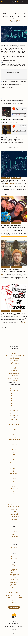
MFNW (14, 480)
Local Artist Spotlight (14, 442)
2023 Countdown (14, 412)
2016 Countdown (14, 400)
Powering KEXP (14, 544)
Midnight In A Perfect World (14, 575)
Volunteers (12, 628)
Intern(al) (14, 365)
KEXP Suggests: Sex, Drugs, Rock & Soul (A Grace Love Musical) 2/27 (13, 314)
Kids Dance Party (14, 513)
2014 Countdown (14, 397)
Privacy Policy (14, 632)
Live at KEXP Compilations (14, 439)
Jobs (24, 628)
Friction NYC (14, 475)
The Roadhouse (14, 599)
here (22, 140)
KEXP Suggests (17, 20)
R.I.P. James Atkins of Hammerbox (11, 225)
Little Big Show (14, 514)
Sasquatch (14, 490)
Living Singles (14, 367)
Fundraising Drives (14, 546)
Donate (19, 2)
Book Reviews (14, 558)
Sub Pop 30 (14, 454)
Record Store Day (14, 538)
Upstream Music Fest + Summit (14, 496)
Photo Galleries (14, 542)
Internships (19, 628)
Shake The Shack (14, 582)
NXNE (14, 481)
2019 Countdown (14, 405)
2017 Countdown (14, 402)
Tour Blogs (14, 457)
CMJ (14, 471)
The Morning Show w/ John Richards (14, 597)
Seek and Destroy (14, 580)
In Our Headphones (14, 363)
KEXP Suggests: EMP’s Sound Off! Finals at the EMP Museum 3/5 (13, 181)
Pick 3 (14, 551)
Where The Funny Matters (14, 378)
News (14, 526)
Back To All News (14, 607)
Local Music (10, 20)
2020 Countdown (14, 407)
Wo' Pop (14, 602)
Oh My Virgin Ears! (14, 368)
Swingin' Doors (14, 590)
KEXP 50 (14, 434)
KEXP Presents (14, 534)
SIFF (14, 491)
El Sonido (14, 567)
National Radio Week (14, 446)
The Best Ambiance (14, 594)
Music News (14, 528)
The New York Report (14, 456)
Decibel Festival (14, 473)
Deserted (14, 352)
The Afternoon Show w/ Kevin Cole (14, 592)
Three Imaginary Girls (14, 373)
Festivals (14, 465)
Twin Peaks (14, 459)
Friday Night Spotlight (14, 357)
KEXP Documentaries (14, 436)
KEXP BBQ (14, 511)
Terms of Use (5, 632)
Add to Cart (14, 419)
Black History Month (14, 422)
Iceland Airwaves (14, 476)
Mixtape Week (14, 524)
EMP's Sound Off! (10, 43)
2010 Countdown (14, 390)
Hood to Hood (14, 509)
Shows (14, 562)
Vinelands (14, 600)
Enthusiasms (14, 353)
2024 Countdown (14, 413)
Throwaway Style (14, 375)
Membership (14, 549)
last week (10, 54)
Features (14, 417)
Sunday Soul (14, 589)
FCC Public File (23, 632)
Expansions (14, 569)
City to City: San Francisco (14, 504)
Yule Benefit (14, 519)
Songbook (14, 518)
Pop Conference (14, 488)
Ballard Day (14, 503)
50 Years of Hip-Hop (14, 348)
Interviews (14, 432)
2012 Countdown (14, 393)
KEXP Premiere (14, 533)
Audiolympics (14, 421)
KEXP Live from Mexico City (14, 437)
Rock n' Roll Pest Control (14, 372)
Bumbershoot (14, 466)
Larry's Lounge (14, 572)
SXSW (14, 493)
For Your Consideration (14, 499)
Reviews (14, 553)
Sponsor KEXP (20, 626)
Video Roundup (14, 462)
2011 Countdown (14, 392)
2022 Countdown (14, 410)
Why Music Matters (14, 380)
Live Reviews (14, 560)
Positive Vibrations (14, 577)
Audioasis (14, 564)
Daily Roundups (16, 223)
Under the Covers (14, 461)
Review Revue (14, 370)
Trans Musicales (14, 495)
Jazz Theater (14, 570)
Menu (25, 2)
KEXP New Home (14, 547)
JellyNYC (14, 478)
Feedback (14, 426)
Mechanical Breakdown (14, 574)
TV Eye (14, 539)
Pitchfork (14, 486)
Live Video (14, 441)
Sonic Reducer (14, 584)
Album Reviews (14, 556)
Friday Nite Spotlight (14, 358)
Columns (14, 350)
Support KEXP (12, 626)
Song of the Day (16, 267)
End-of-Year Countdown (14, 387)
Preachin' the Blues (14, 579)
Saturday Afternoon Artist (14, 451)
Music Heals (14, 444)
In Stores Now (14, 531)
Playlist (14, 2)
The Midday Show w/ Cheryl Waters (14, 595)
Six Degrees (14, 452)
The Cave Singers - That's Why (10, 269)
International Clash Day (14, 431)
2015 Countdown (14, 398)
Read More (4, 194)
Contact (14, 629)
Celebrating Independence (14, 424)
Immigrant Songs (14, 362)
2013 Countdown (14, 395)
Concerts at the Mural (14, 508)
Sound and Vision (14, 585)
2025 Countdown (14, 415)
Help (14, 633)
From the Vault (14, 429)
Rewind (14, 449)
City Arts (14, 470)
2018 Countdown (14, 403)
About (6, 626)
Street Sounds (14, 587)
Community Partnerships (14, 506)
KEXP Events (14, 501)
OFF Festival (14, 483)
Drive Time (14, 565)
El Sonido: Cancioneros (14, 384)
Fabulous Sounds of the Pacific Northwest (14, 355)
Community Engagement (14, 382)
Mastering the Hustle (14, 516)
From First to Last (14, 427)
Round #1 (8, 52)
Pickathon (14, 485)
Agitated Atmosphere (14, 555)
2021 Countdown (14, 408)
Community (6, 628)
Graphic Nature (14, 360)
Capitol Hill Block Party (14, 468)
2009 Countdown (14, 388)
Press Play (14, 447)
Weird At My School (14, 377)
